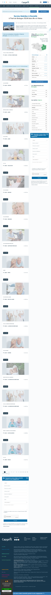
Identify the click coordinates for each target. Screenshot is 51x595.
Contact (10, 2)
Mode (26, 572)
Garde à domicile (34, 560)
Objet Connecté (29, 578)
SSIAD (40, 561)
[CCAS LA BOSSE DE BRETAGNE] (15, 315)
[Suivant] (8, 474)
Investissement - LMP (43, 576)
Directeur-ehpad (40, 580)
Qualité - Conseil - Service (29, 576)
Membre (41, 2)
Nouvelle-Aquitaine (39, 123)
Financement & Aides (42, 551)
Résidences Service (5, 553)
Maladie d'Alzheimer (25, 549)
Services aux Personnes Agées (22, 561)
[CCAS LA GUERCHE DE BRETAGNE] (15, 396)
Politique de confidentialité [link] (6, 592)
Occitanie (39, 125)
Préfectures (16, 557)
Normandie (39, 121)
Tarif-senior (43, 581)
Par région (16, 553)
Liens (44, 5)
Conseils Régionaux (33, 556)
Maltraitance (28, 558)
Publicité (33, 540)
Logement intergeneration (18, 570)
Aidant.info (39, 581)
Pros (47, 5)
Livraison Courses (41, 560)
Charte (25, 540)
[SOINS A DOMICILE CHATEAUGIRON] (15, 422)
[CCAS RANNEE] (15, 342)
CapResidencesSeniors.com (31, 580)
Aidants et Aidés (39, 546)
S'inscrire (45, 2)
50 (27, 472)
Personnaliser (6, 591)
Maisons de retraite (10, 5)
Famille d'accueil (30, 551)
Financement (36, 576)
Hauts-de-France (39, 117)
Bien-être (41, 5)
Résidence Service (18, 5)
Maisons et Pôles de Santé (19, 581)
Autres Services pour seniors (25, 567)
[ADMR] (15, 262)
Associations (23, 558)
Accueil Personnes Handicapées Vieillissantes (22, 550)
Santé (33, 547)
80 (6, 473)
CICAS (34, 559)
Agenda (4, 5)
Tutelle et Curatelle (35, 558)
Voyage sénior (33, 572)
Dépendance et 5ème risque (30, 546)
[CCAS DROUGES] (15, 208)
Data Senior (44, 547)
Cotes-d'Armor (39, 90)
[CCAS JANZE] (15, 128)
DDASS (23, 557)
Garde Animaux (27, 565)
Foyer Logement (38, 549)
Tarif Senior (22, 572)
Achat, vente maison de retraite (20, 578)
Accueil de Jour (32, 549)
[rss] (6, 2)
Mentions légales (27, 538)
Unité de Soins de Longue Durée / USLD (38, 550)
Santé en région (23, 556)
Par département (21, 553)
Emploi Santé (16, 574)
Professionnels (5, 576)
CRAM (26, 557)
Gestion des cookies (32, 586)
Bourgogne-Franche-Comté (39, 105)
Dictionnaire (25, 551)
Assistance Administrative (23, 562)
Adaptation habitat (27, 570)
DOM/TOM (39, 113)
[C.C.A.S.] (15, 155)
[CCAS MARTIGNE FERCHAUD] (15, 235)
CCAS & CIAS (26, 559)
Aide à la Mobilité (27, 564)
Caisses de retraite (17, 558)
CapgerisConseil (23, 580)
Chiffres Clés (20, 551)
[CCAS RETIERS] (15, 75)
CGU (25, 537)
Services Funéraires (35, 567)
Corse (39, 111)
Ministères (18, 556)
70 (4, 473)
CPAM (29, 557)
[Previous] (3, 472)
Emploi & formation (5, 574)
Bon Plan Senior (28, 547)
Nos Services (25, 577)
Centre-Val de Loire (39, 109)
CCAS (31, 557)
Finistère (39, 92)
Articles (18, 546)
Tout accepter (6, 589)
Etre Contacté (43, 11)
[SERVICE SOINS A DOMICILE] (15, 101)
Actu (1, 5)
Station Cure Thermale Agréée (42, 572)
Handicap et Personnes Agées (19, 547)
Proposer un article (43, 537)
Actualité (3, 546)
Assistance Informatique (32, 562)
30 (23, 472)
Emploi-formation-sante (31, 581)
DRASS (19, 557)
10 (20, 472)
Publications (36, 547)
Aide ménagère (28, 560)
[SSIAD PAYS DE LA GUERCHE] (15, 369)
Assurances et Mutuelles (42, 557)
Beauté (29, 572)
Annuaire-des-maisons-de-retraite (20, 581)
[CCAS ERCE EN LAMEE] (15, 289)
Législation (16, 551)
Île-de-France (39, 119)
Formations (21, 574)
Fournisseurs (16, 576)
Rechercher (33, 11)
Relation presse (43, 538)
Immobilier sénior (29, 569)
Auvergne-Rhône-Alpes (39, 103)
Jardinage (32, 565)
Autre (36, 551)
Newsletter (15, 2)
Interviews (22, 546)
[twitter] (4, 2)
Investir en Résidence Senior (30, 553)
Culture (40, 547)
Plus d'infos (6, 92)
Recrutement (21, 576)
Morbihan (39, 96)
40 (25, 472)
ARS (14, 556)
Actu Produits (44, 546)
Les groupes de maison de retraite (20, 551)
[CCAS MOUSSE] (15, 182)
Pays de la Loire (39, 127)
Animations (36, 551)
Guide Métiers (26, 574)
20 (21, 472)
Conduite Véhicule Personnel (36, 564)
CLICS (36, 557)
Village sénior (23, 569)
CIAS (34, 557)
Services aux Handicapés (33, 561)
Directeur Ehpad (31, 551)
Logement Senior (25, 5)
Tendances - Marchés (32, 577)
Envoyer (15, 520)
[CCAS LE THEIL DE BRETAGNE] (15, 44)
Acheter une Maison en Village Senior (21, 554)
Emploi (49, 5)
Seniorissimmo (16, 580)
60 (3, 473)
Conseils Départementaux (42, 556)
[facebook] (3, 2)
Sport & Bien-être (24, 565)
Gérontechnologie (39, 577)
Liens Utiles (4, 556)
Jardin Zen (16, 573)
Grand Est (39, 115)
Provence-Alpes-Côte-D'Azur (39, 129)
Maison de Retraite (17, 549)
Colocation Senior (36, 569)
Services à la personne (34, 5)
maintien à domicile (19, 26)
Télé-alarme (19, 566)
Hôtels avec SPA (17, 572)
